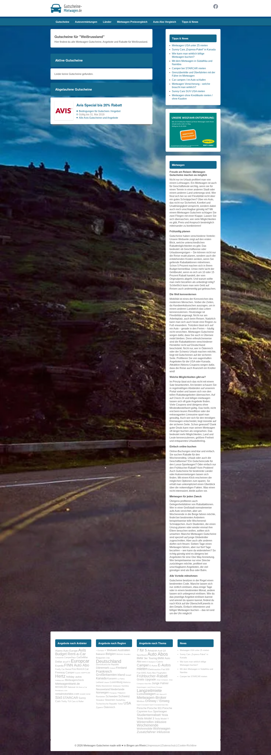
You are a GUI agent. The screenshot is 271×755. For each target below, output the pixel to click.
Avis (82, 650)
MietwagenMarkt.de (67, 683)
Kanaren (112, 678)
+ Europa (100, 650)
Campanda (59, 657)
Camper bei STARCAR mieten (189, 68)
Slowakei (100, 700)
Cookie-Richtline (187, 745)
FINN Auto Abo (76, 665)
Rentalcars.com (61, 690)
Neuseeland (103, 689)
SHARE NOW (85, 694)
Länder (107, 22)
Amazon (152, 650)
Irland (121, 674)
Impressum (154, 745)
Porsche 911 (154, 708)
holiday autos (74, 676)
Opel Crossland (143, 705)
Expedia (59, 665)
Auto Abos (157, 654)
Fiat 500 (165, 669)
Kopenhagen (141, 687)
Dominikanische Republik (107, 664)
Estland (112, 668)
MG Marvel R (161, 694)
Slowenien (110, 700)
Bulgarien (100, 657)
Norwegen (102, 692)
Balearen (100, 654)
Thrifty (64, 701)
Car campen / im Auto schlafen (189, 79)
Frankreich (104, 671)
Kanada (101, 678)
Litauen (106, 682)
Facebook (215, 6)
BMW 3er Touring (147, 658)
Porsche (141, 708)
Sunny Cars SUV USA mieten (188, 91)
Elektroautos (154, 669)
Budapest (152, 662)
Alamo (59, 650)
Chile (108, 658)
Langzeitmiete (149, 690)
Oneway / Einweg (157, 701)
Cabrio (159, 661)
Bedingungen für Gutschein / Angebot (99, 111)
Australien (123, 650)
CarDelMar (82, 657)
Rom (150, 711)
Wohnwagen (161, 728)
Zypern (99, 707)
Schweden (112, 696)
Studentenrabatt (149, 715)
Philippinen (121, 693)
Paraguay (113, 693)
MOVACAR (61, 687)
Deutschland (108, 661)
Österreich (109, 707)
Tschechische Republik (106, 704)
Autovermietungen (86, 22)
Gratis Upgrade (146, 679)
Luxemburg (116, 682)
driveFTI (66, 662)
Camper (143, 665)
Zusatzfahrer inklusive (153, 732)
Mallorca (126, 682)
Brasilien (127, 654)
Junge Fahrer (160, 683)
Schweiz (124, 696)
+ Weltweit (110, 650)
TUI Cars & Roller (76, 701)
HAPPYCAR (85, 673)
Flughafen (162, 673)
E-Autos (153, 665)
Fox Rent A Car (80, 669)
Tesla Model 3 (145, 718)
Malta (98, 686)
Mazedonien (107, 686)
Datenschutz (169, 745)
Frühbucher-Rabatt (152, 676)
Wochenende (147, 725)
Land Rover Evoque (154, 687)
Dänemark (102, 667)
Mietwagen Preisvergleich (132, 22)
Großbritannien (106, 674)
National (71, 687)
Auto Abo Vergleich (164, 22)
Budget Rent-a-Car (70, 654)
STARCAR (70, 697)
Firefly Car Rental (63, 669)
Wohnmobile (144, 728)
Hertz (60, 676)
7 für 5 (142, 650)
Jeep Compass (162, 680)
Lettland (99, 682)
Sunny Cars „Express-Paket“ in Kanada (194, 49)
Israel (128, 675)
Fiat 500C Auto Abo (146, 673)
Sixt (58, 697)
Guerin (77, 673)
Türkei (120, 704)
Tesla (164, 715)
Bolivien (120, 654)
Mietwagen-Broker (151, 698)
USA (127, 703)
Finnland (121, 667)
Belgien (111, 654)
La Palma (121, 679)
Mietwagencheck (74, 680)
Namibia (125, 686)
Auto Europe (70, 650)
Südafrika (120, 700)
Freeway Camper (64, 672)
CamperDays (70, 657)
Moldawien (117, 686)
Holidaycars (59, 680)
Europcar (80, 661)
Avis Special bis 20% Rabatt (99, 105)
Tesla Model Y (162, 718)
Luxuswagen (146, 694)
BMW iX (145, 662)
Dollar (58, 661)
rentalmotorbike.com (67, 693)
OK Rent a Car (81, 687)
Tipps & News (190, 22)
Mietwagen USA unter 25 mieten (190, 45)
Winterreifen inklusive (151, 722)
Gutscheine (62, 22)
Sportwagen (160, 711)
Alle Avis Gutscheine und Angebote (98, 117)
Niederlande (117, 689)
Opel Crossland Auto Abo (158, 705)
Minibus (140, 701)
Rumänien (100, 696)
